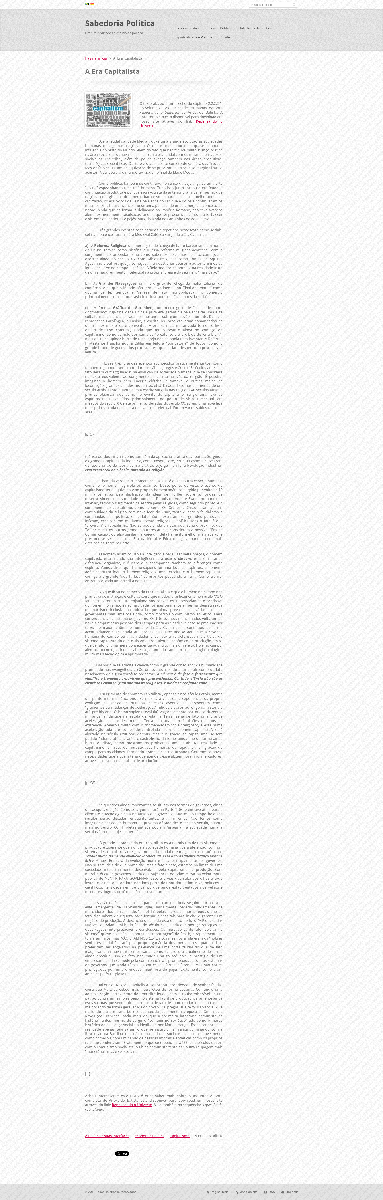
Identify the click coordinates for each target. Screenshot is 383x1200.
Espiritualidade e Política (193, 37)
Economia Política (149, 1135)
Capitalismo (180, 1135)
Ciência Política (219, 28)
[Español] (92, 4)
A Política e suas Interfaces (107, 1135)
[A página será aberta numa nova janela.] (108, 126)
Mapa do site (248, 1192)
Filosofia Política (187, 28)
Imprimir (292, 1192)
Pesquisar (294, 4)
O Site (225, 37)
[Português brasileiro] (87, 4)
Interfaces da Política (256, 28)
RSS (272, 1192)
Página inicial (96, 58)
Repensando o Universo (132, 1104)
